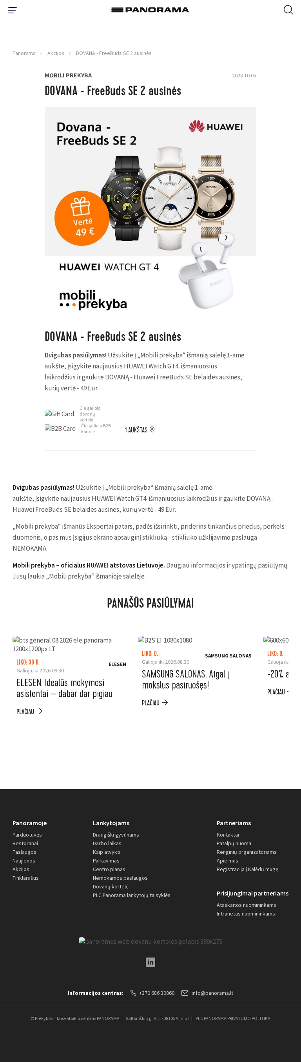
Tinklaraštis (26, 877)
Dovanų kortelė (111, 886)
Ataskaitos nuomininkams (246, 904)
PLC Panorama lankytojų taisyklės (131, 895)
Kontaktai (228, 834)
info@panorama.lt (212, 992)
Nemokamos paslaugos (120, 877)
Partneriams (234, 823)
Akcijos (55, 53)
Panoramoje (30, 823)
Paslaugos (24, 851)
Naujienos (24, 860)
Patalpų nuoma (234, 843)
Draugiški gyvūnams (116, 834)
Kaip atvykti (106, 851)
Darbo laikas (107, 843)
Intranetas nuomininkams (246, 913)
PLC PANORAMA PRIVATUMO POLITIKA (233, 1018)
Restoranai (25, 843)
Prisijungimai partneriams (252, 893)
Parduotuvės (27, 834)
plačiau (25, 712)
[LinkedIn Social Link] (150, 962)
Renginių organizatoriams (247, 851)
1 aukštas (136, 430)
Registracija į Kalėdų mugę (247, 869)
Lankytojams (111, 823)
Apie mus (227, 860)
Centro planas (109, 869)
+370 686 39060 (156, 992)
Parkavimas (106, 860)
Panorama (24, 53)
